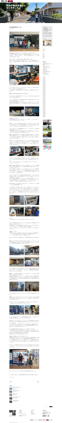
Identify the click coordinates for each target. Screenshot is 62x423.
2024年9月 (44, 95)
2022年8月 (44, 115)
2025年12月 (44, 81)
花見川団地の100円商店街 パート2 (47, 71)
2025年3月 (44, 89)
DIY (43, 58)
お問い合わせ (44, 410)
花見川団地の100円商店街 (16, 400)
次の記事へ (38, 381)
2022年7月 (44, 116)
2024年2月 (44, 101)
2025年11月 (44, 82)
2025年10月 (44, 83)
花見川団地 (11, 53)
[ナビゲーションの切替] (60, 1)
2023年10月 (44, 103)
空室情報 (10, 1)
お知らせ (20, 410)
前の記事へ (10, 381)
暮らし (43, 57)
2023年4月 (44, 107)
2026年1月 (44, 80)
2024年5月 (44, 100)
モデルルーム (33, 410)
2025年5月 (44, 88)
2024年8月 (44, 96)
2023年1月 (44, 109)
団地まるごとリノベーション (23, 415)
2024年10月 (44, 94)
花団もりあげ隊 (15, 165)
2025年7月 (44, 87)
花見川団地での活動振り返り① (16, 390)
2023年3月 (44, 108)
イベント (44, 51)
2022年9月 (44, 114)
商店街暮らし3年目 (45, 69)
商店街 (43, 53)
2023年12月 (44, 102)
